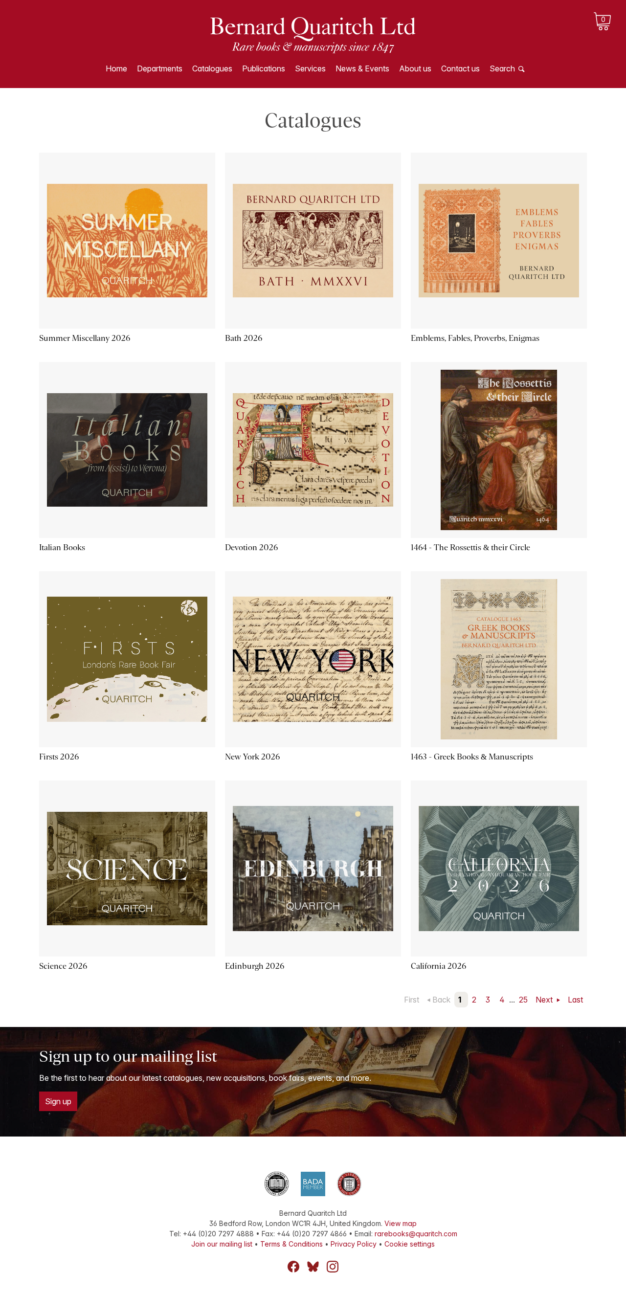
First (411, 999)
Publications (263, 68)
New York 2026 (252, 756)
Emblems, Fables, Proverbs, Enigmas (475, 338)
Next (545, 999)
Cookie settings (409, 1244)
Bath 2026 (243, 338)
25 (523, 999)
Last (575, 999)
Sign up (58, 1101)
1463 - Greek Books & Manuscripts (472, 756)
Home (116, 68)
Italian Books (62, 547)
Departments (159, 68)
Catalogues (212, 68)
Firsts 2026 (59, 756)
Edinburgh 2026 (254, 966)
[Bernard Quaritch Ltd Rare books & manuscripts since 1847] (313, 34)
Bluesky (313, 1266)
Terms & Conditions (291, 1244)
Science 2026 (63, 966)
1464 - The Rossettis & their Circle (470, 547)
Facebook (293, 1266)
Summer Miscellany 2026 (84, 338)
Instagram (332, 1266)
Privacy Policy (354, 1244)
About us (415, 68)
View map (400, 1223)
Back (441, 999)
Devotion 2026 (251, 547)
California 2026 (438, 966)
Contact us (460, 68)
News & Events (362, 68)
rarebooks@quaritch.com (416, 1233)
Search (502, 68)
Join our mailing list (221, 1244)
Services (310, 68)
